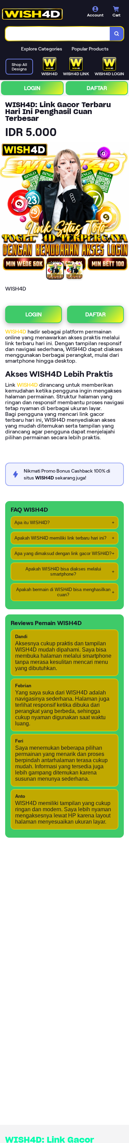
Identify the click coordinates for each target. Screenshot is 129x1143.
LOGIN (32, 88)
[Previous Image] (5, 207)
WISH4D (15, 332)
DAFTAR (97, 88)
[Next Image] (123, 207)
